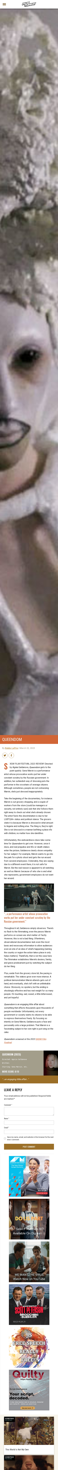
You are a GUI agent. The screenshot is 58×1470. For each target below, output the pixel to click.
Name (6, 1118)
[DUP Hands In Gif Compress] (29, 1199)
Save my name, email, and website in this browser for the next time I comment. (30, 1138)
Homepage (9, 1418)
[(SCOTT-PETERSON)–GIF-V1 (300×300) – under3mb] (29, 1285)
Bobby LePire (11, 748)
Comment (8, 1104)
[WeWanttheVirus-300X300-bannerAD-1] (29, 1242)
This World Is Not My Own (17, 1449)
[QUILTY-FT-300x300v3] (29, 1370)
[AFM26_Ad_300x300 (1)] (29, 1157)
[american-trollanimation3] (29, 1328)
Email (6, 1127)
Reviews (8, 1420)
